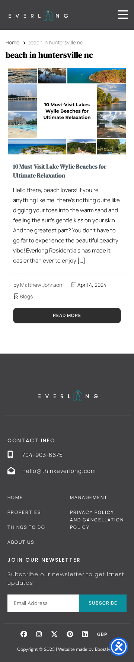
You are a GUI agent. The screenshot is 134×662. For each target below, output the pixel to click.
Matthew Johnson (41, 284)
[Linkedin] (85, 634)
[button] (24, 634)
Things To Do (26, 527)
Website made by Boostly (85, 649)
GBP (102, 634)
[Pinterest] (69, 634)
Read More (67, 315)
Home (15, 497)
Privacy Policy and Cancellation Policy (97, 519)
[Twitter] (54, 634)
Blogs (26, 296)
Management (89, 497)
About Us (20, 542)
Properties (24, 512)
